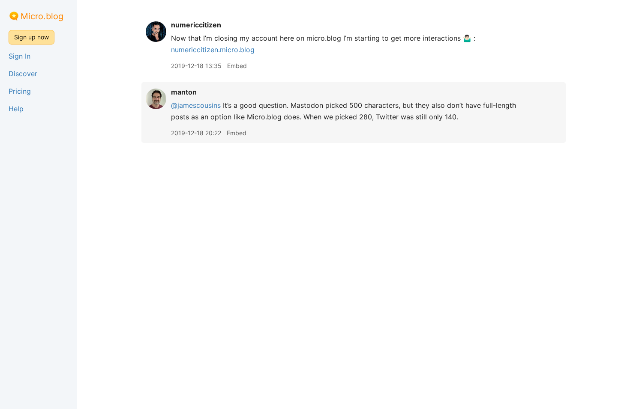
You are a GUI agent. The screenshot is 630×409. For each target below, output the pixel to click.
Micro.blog (42, 16)
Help (16, 108)
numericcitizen (196, 25)
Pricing (20, 91)
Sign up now (31, 37)
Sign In (19, 56)
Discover (23, 73)
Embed (237, 65)
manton (184, 92)
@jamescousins (196, 105)
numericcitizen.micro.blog (213, 49)
